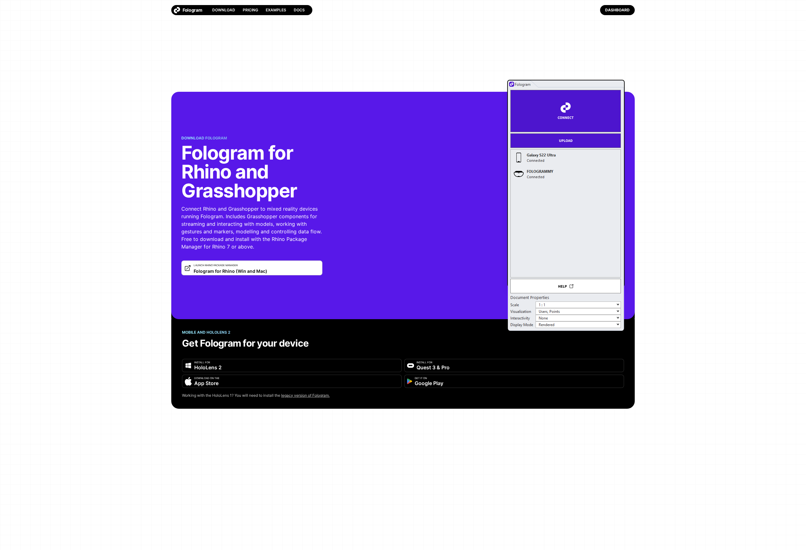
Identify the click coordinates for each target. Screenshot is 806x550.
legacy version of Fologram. (305, 395)
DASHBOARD (617, 10)
